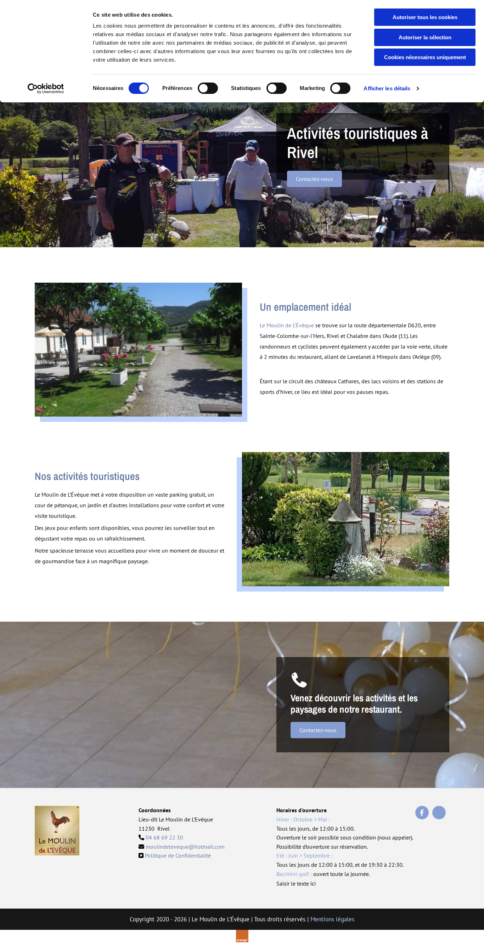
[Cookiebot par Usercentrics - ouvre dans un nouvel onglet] (46, 88)
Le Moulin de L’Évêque (287, 325)
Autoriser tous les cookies (425, 17)
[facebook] (422, 812)
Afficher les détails (387, 88)
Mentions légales (332, 919)
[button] (314, 179)
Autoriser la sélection (425, 37)
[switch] (208, 88)
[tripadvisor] (439, 812)
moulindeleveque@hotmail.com (185, 846)
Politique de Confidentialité (178, 855)
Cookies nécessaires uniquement (425, 57)
